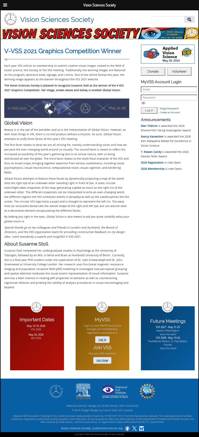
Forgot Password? (169, 108)
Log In (102, 339)
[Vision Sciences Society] (10, 19)
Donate (153, 71)
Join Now (102, 360)
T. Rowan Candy (151, 152)
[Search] (189, 19)
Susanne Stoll (13, 250)
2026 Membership (153, 168)
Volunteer (179, 71)
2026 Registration (152, 162)
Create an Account (170, 112)
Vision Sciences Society (57, 19)
